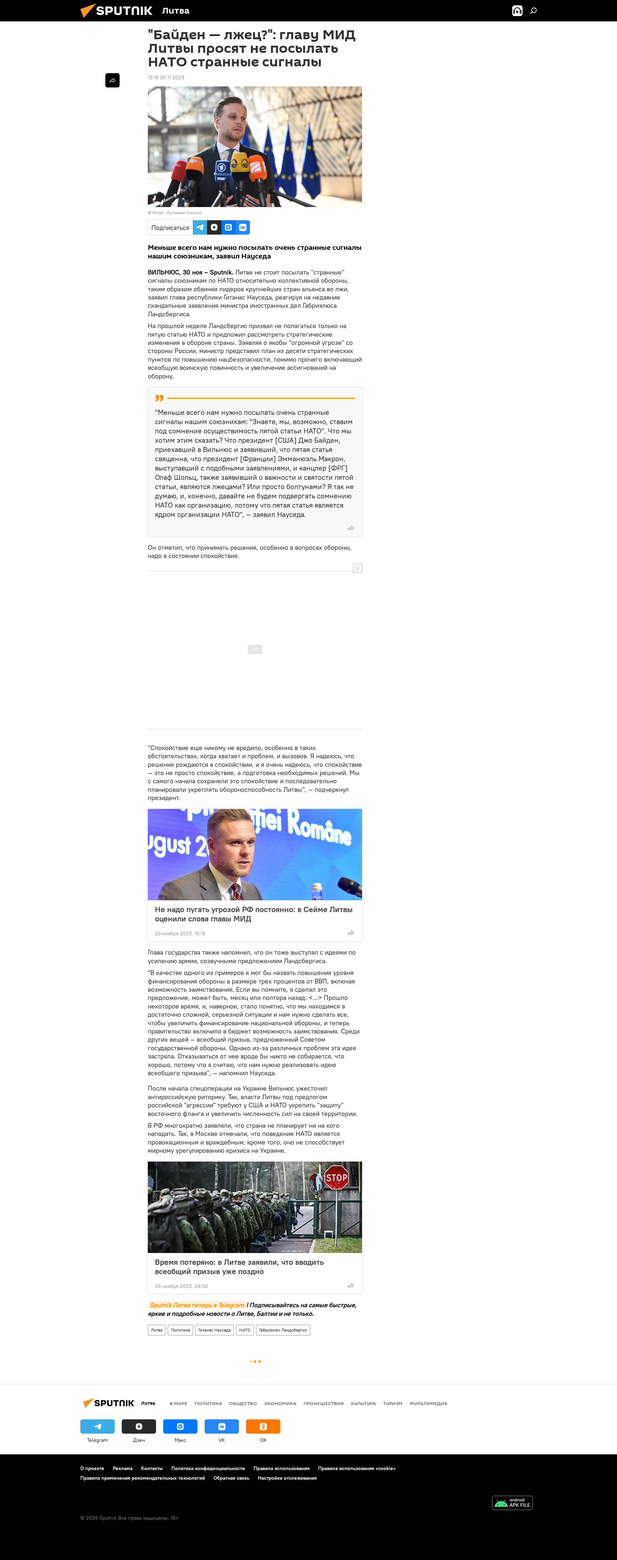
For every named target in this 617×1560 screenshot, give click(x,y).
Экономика (280, 1403)
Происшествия (324, 1403)
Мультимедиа (428, 1403)
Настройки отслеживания (287, 1478)
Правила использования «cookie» (357, 1468)
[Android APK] (512, 1504)
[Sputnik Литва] (119, 19)
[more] (351, 528)
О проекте (92, 1468)
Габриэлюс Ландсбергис (283, 1330)
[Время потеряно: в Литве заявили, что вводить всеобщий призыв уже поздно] (255, 1207)
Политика (180, 1330)
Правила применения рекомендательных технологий (142, 1478)
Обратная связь (231, 1478)
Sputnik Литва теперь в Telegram (197, 1305)
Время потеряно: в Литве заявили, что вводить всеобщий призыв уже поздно (239, 1266)
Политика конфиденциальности (208, 1468)
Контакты (152, 1468)
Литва (156, 1330)
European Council (184, 212)
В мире (178, 1403)
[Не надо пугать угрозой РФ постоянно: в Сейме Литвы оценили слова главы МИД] (255, 854)
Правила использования (282, 1468)
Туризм (392, 1403)
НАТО (245, 1330)
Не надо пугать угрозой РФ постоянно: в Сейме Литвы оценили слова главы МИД (254, 914)
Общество (243, 1403)
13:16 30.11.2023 (166, 77)
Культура (363, 1403)
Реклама (122, 1468)
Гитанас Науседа (215, 1330)
